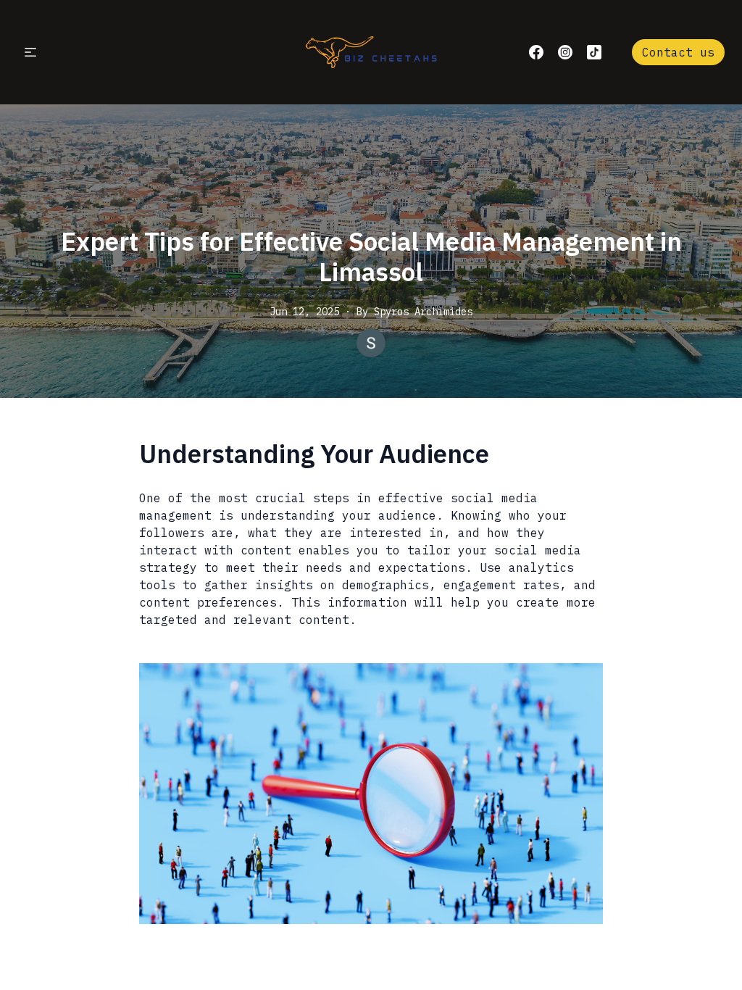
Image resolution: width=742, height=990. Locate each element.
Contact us (678, 52)
